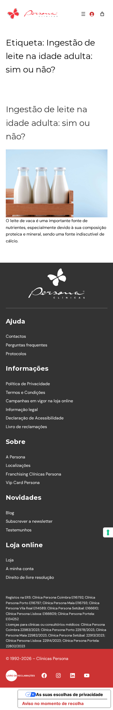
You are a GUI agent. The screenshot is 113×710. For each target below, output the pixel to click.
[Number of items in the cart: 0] (102, 14)
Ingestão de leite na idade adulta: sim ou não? (48, 122)
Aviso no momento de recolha (53, 703)
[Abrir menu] (83, 14)
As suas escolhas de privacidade (69, 694)
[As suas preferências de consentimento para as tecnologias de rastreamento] (108, 532)
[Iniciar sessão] (91, 14)
